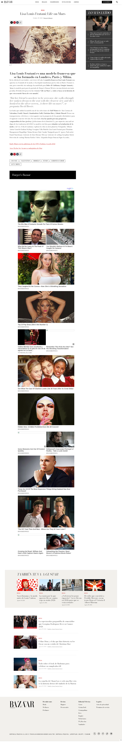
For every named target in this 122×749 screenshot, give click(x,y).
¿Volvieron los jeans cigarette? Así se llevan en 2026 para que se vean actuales (71, 599)
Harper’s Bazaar (48, 18)
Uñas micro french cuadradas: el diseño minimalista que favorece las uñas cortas (100, 34)
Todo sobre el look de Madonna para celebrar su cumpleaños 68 (54, 665)
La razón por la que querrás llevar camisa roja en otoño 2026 (48, 598)
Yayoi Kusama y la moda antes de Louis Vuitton (27, 596)
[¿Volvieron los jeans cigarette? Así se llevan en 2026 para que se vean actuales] (72, 585)
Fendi (45, 161)
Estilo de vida (66, 2)
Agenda (76, 2)
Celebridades (54, 2)
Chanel (14, 161)
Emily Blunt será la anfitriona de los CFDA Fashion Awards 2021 (32, 144)
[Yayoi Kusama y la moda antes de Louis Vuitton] (27, 585)
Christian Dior (57, 161)
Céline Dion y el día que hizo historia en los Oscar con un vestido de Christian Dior (57, 642)
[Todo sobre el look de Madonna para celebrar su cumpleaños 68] (25, 664)
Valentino (25, 161)
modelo (36, 161)
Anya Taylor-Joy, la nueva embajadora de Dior (26, 148)
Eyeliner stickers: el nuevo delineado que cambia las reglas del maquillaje (100, 65)
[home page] (8, 2)
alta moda (15, 164)
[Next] (74, 44)
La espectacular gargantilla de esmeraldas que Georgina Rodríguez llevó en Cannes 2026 (56, 624)
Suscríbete (107, 2)
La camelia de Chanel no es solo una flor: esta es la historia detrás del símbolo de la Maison (57, 682)
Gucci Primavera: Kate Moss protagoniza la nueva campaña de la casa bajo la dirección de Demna (99, 50)
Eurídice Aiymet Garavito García (55, 629)
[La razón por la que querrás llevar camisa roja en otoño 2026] (49, 585)
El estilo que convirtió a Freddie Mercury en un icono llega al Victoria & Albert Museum (94, 599)
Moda (37, 2)
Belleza (44, 2)
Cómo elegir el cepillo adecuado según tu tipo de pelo (100, 58)
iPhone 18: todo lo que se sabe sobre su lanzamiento (99, 42)
